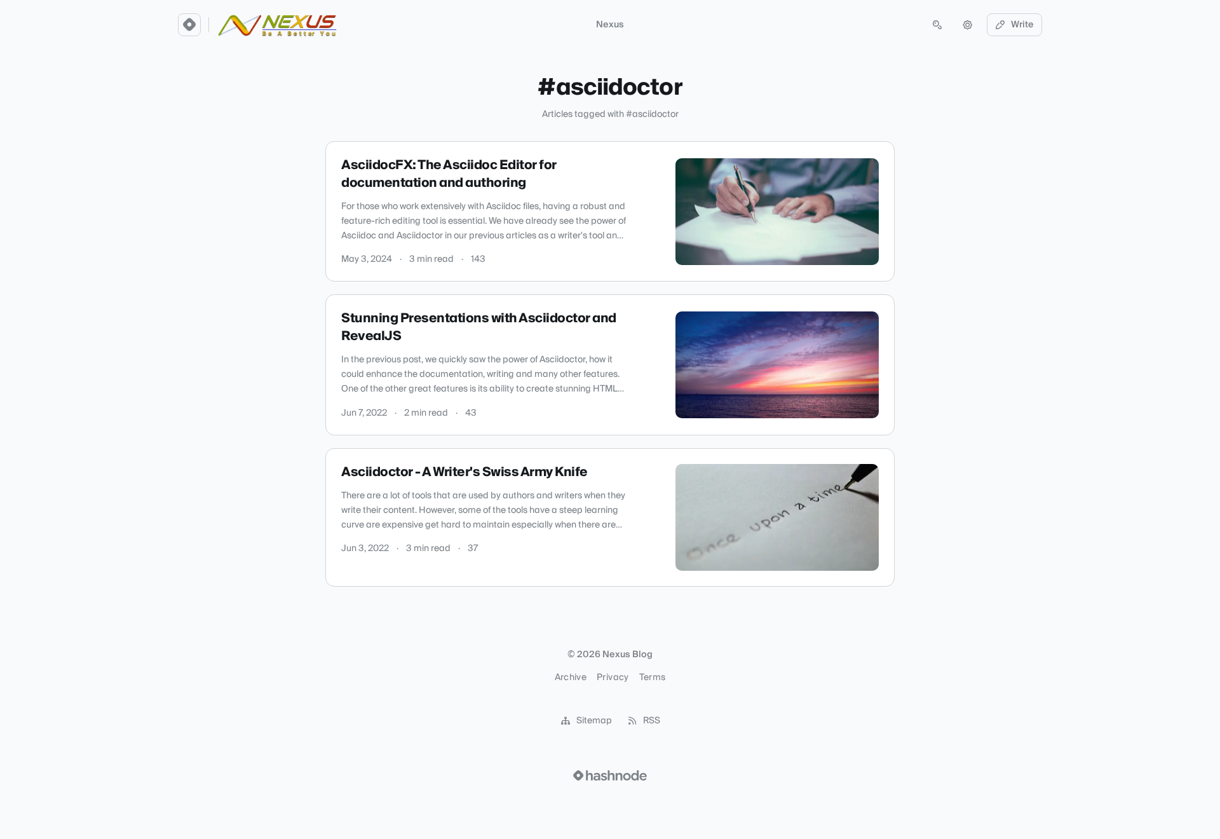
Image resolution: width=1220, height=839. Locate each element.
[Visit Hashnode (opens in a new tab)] (610, 775)
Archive (570, 677)
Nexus (610, 24)
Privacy (612, 677)
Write (1022, 24)
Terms (652, 677)
